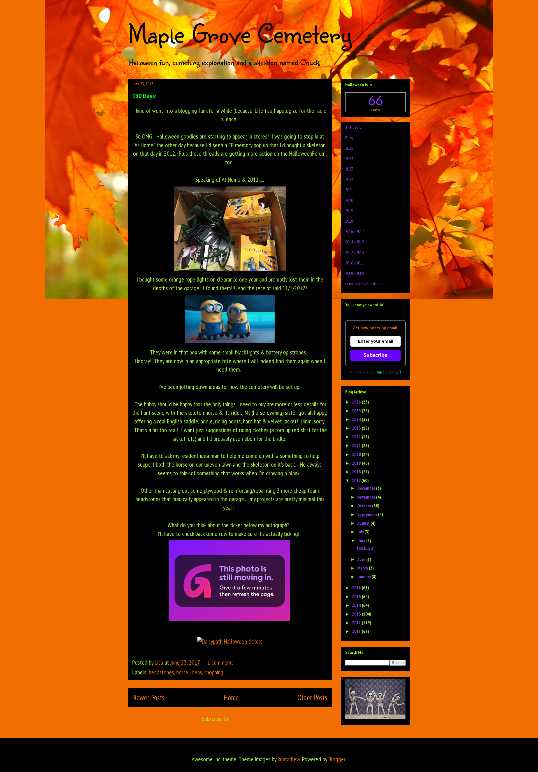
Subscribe (375, 355)
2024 (349, 158)
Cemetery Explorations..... (365, 283)
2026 (357, 402)
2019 (349, 210)
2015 (357, 596)
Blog (349, 137)
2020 (349, 200)
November (366, 497)
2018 (349, 221)
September (367, 514)
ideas (196, 672)
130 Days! (144, 95)
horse (182, 672)
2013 (357, 614)
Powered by (362, 372)
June (361, 540)
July (361, 531)
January (364, 576)
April (361, 559)
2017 (356, 480)
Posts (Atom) (244, 719)
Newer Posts (148, 697)
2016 (357, 587)
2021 (349, 189)
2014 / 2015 (354, 242)
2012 (357, 622)
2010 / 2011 (354, 263)
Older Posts (312, 697)
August (363, 523)
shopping (213, 672)
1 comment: (220, 662)
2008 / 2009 (354, 273)
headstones (161, 672)
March (363, 568)
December (366, 488)
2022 (349, 179)
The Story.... (354, 127)
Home (231, 697)
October (364, 505)
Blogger (336, 759)
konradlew (289, 759)
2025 (349, 148)
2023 (349, 169)
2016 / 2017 (354, 231)
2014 (357, 605)
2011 (357, 631)
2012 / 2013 (354, 252)
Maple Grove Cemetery (239, 33)
